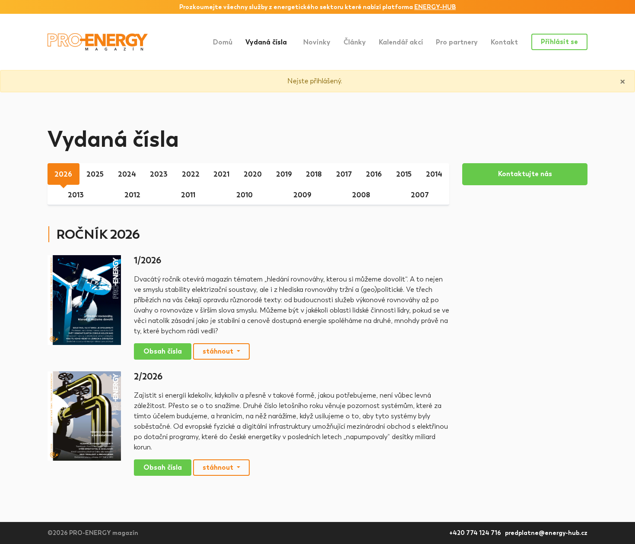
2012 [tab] (132, 195)
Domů (222, 42)
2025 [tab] (95, 174)
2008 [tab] (361, 195)
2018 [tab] (314, 174)
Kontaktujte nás (525, 174)
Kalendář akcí (401, 42)
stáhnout (219, 351)
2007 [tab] (420, 195)
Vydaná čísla (271, 42)
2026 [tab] (63, 174)
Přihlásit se (559, 42)
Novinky (316, 42)
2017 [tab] (344, 174)
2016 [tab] (374, 174)
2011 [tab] (188, 195)
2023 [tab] (159, 174)
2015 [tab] (404, 174)
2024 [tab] (127, 174)
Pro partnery (457, 42)
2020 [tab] (253, 174)
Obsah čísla (162, 351)
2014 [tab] (434, 174)
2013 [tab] (76, 195)
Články (354, 42)
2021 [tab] (221, 174)
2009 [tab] (302, 195)
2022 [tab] (191, 174)
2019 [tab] (284, 174)
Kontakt (504, 42)
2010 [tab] (244, 195)
